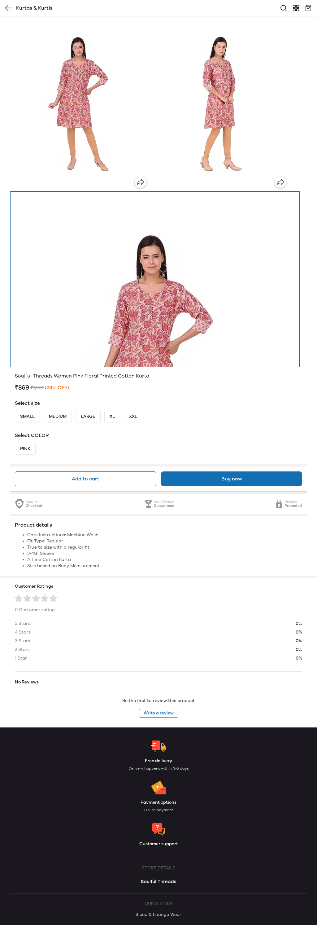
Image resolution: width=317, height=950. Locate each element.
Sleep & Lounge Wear (158, 914)
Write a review (159, 713)
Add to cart (85, 479)
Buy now (231, 479)
